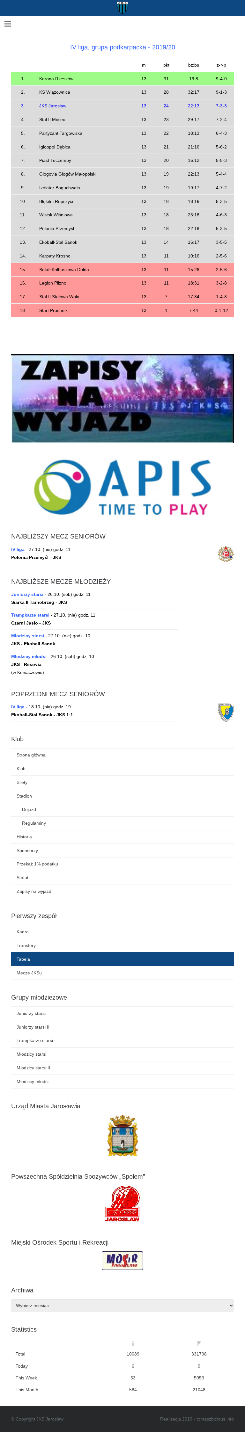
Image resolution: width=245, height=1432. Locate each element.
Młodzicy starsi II (33, 1067)
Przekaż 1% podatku (37, 863)
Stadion (24, 796)
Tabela (23, 959)
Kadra (23, 931)
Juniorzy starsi (31, 1013)
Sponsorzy (27, 850)
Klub (21, 768)
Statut (22, 877)
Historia (24, 836)
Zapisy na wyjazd (34, 891)
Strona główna (31, 754)
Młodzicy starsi (31, 1054)
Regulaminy (34, 823)
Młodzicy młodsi (32, 1081)
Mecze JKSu (29, 972)
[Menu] (47, 24)
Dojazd (29, 809)
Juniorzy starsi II (33, 1027)
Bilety (22, 782)
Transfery (26, 945)
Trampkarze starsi (35, 1040)
